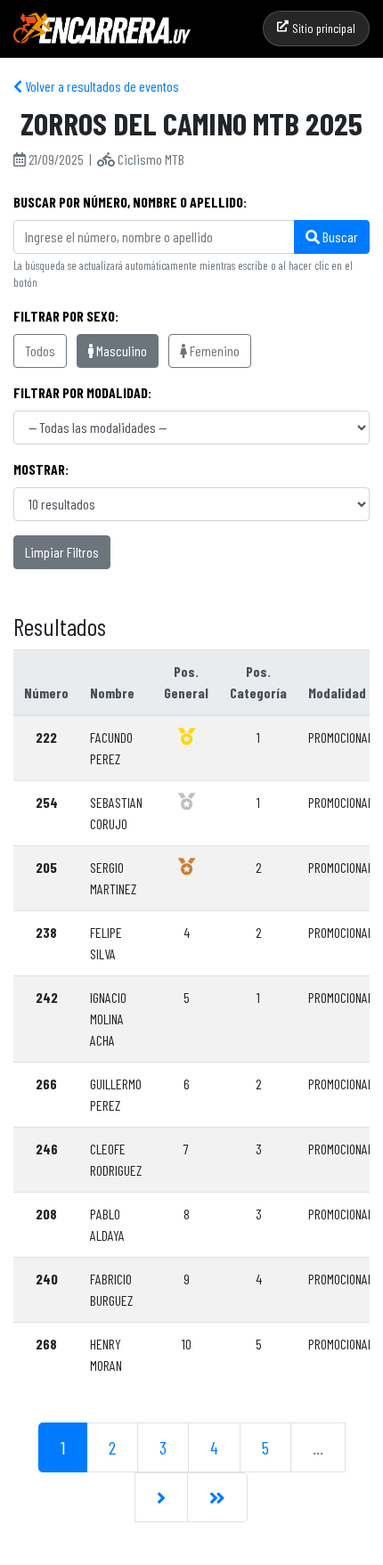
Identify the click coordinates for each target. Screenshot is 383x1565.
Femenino (213, 350)
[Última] (217, 1497)
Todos (40, 350)
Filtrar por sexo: (65, 315)
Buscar (339, 236)
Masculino (120, 350)
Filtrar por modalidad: (82, 392)
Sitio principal (323, 28)
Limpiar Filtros (62, 551)
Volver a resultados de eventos (100, 85)
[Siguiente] (161, 1497)
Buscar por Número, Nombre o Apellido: (130, 201)
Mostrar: (41, 469)
